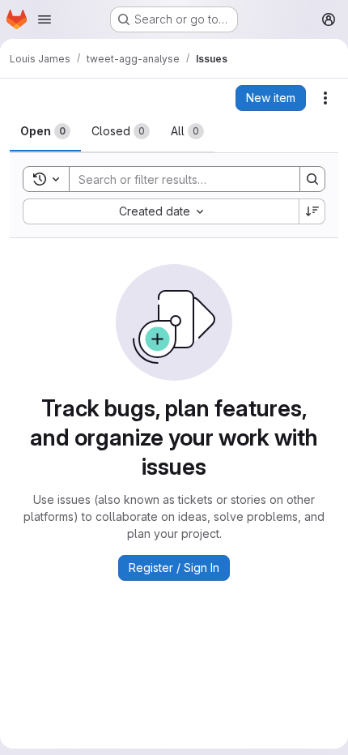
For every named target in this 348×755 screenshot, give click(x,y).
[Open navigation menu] (44, 19)
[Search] (312, 179)
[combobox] (161, 211)
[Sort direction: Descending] (312, 211)
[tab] (45, 131)
